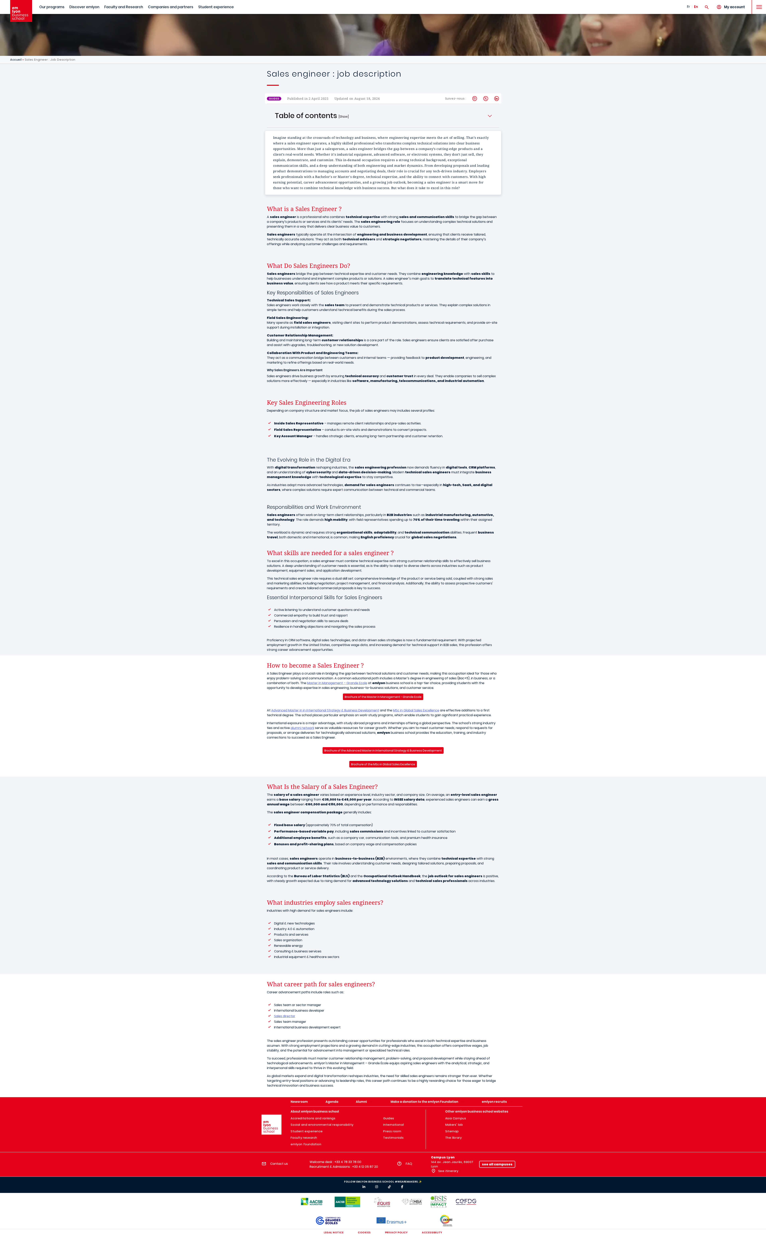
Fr (688, 6)
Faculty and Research (123, 7)
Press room (392, 1131)
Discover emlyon (84, 7)
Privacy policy (396, 1232)
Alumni (361, 1102)
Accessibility (432, 1232)
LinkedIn (496, 98)
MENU (758, 4)
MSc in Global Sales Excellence (416, 710)
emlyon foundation (306, 1144)
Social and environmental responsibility (322, 1125)
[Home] (21, 11)
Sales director (284, 1016)
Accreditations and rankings (313, 1118)
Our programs (51, 7)
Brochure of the (383, 751)
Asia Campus (455, 1118)
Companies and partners (170, 7)
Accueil (16, 59)
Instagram (474, 98)
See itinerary (447, 1171)
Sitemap (452, 1131)
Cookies (364, 1232)
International (393, 1125)
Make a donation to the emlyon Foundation (424, 1102)
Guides (388, 1118)
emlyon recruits (494, 1102)
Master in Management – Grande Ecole (337, 683)
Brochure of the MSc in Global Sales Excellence (383, 764)
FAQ (409, 1163)
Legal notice (334, 1232)
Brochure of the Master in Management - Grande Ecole (383, 697)
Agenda (332, 1102)
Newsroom (299, 1102)
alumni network (302, 728)
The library (453, 1137)
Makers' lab (454, 1125)
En (696, 6)
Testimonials (393, 1137)
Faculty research (304, 1137)
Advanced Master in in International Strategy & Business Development (325, 710)
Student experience (216, 7)
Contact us (279, 1163)
